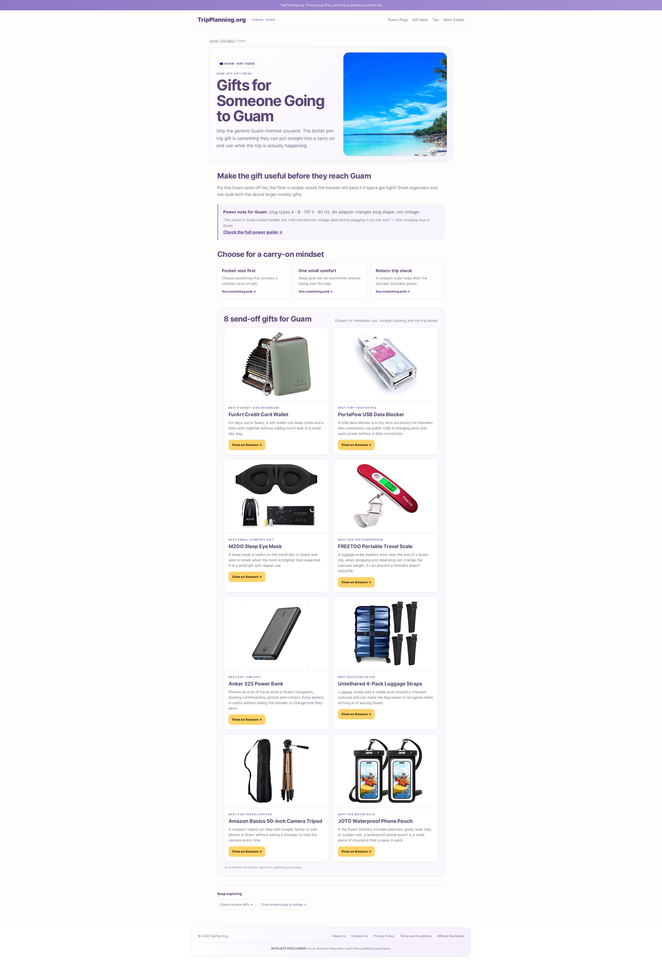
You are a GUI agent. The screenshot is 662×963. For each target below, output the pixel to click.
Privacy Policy (383, 936)
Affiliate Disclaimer (450, 936)
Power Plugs (398, 20)
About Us (339, 936)
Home (213, 41)
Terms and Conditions (415, 936)
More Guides (453, 20)
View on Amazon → (247, 445)
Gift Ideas (420, 20)
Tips (435, 20)
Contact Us (359, 936)
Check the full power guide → (253, 232)
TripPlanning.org (222, 19)
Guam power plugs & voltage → (283, 904)
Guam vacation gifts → (236, 904)
